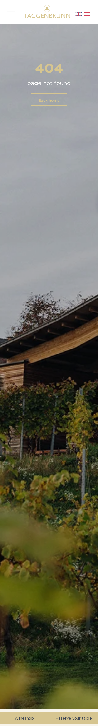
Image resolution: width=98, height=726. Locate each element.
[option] (88, 14)
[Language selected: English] (84, 14)
